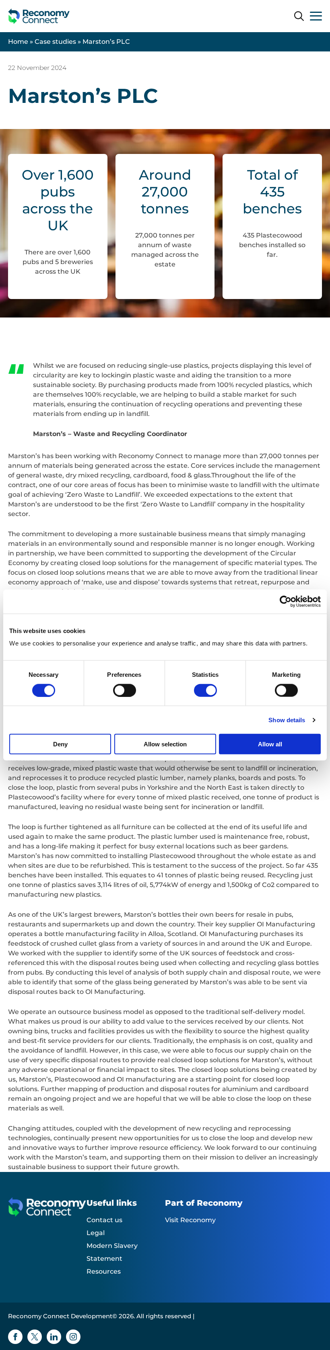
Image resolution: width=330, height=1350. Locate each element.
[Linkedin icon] (54, 1337)
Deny (60, 744)
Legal (96, 1233)
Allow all (270, 744)
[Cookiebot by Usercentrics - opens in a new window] (285, 601)
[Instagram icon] (73, 1337)
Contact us (104, 1220)
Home (18, 41)
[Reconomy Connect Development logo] (39, 16)
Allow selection (165, 744)
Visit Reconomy (190, 1220)
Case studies (55, 41)
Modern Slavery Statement (112, 1252)
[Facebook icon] (15, 1337)
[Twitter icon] (34, 1337)
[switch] (124, 690)
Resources (104, 1271)
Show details (286, 719)
